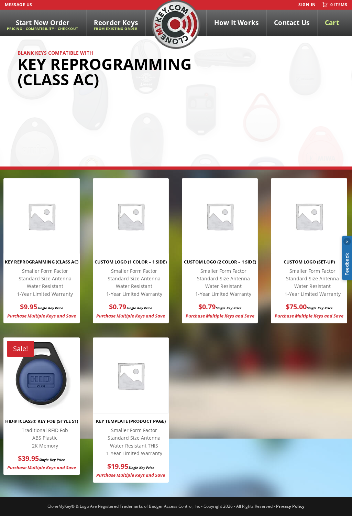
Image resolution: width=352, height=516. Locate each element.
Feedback (347, 264)
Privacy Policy (290, 506)
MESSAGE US (18, 4)
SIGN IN (307, 4)
